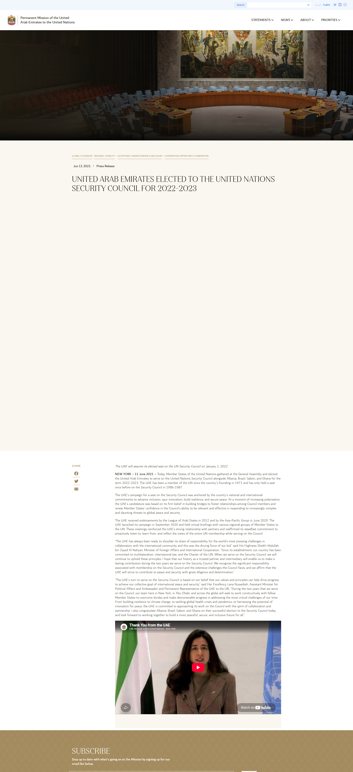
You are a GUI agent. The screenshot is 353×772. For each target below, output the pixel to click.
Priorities (329, 20)
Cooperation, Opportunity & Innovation (186, 156)
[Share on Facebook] (76, 474)
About (305, 20)
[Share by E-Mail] (76, 489)
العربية (318, 5)
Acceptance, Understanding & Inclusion (140, 156)
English (326, 5)
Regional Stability (104, 156)
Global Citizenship (82, 156)
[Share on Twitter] (76, 482)
